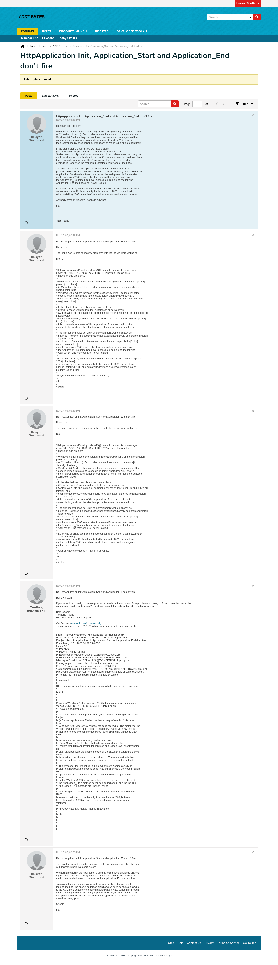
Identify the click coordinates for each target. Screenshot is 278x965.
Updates (101, 31)
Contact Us (194, 942)
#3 (253, 410)
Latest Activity (50, 95)
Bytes (170, 942)
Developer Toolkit (132, 31)
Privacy (209, 942)
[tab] (28, 95)
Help (180, 942)
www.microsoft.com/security (86, 623)
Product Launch (73, 31)
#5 (253, 852)
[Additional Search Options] (250, 17)
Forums (27, 31)
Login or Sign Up (245, 3)
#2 (253, 235)
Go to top (249, 942)
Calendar (48, 38)
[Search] (257, 17)
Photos (73, 95)
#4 (253, 585)
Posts (28, 95)
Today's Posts (67, 38)
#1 (253, 115)
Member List (29, 38)
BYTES (46, 31)
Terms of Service (228, 942)
